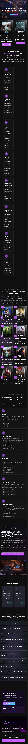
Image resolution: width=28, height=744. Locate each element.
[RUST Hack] (7, 372)
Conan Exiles (20, 37)
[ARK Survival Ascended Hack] (7, 352)
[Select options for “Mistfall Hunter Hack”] (15, 317)
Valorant (20, 341)
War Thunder (20, 381)
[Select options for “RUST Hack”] (2, 377)
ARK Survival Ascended (7, 362)
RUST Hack (7, 379)
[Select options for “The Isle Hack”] (2, 336)
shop (22, 303)
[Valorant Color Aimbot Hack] (20, 331)
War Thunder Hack (20, 379)
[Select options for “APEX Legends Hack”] (2, 317)
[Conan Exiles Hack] (20, 27)
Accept (13, 740)
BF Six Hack (6, 35)
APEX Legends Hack (7, 319)
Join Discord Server (9, 703)
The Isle (6, 340)
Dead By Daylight (20, 361)
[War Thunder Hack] (20, 372)
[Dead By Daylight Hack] (20, 352)
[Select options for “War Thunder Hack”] (15, 377)
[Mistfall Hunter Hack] (20, 312)
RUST (7, 381)
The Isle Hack (6, 338)
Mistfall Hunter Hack (20, 319)
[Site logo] (13, 2)
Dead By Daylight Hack (20, 359)
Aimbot (4, 414)
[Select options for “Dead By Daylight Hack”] (15, 357)
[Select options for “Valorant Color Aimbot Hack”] (15, 336)
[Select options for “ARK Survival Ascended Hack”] (2, 357)
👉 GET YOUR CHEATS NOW (14, 14)
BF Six (6, 37)
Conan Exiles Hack (20, 35)
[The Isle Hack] (7, 331)
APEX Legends (7, 321)
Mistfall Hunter (20, 321)
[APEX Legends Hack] (7, 312)
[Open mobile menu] (1, 2)
